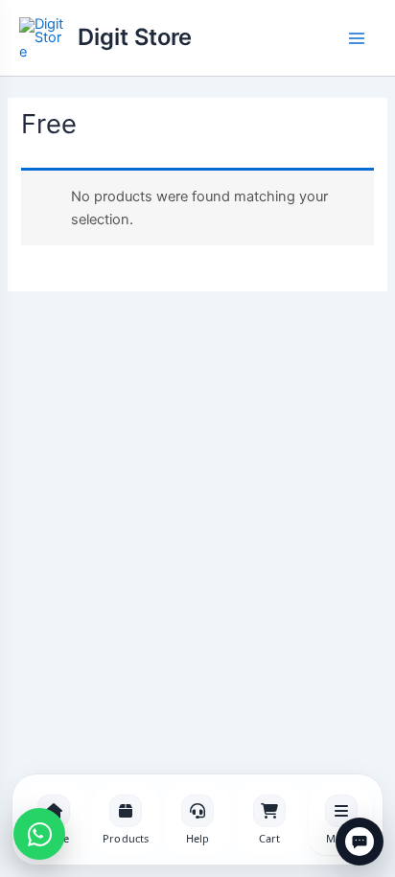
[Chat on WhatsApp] (39, 834)
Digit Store (135, 37)
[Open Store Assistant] (359, 841)
